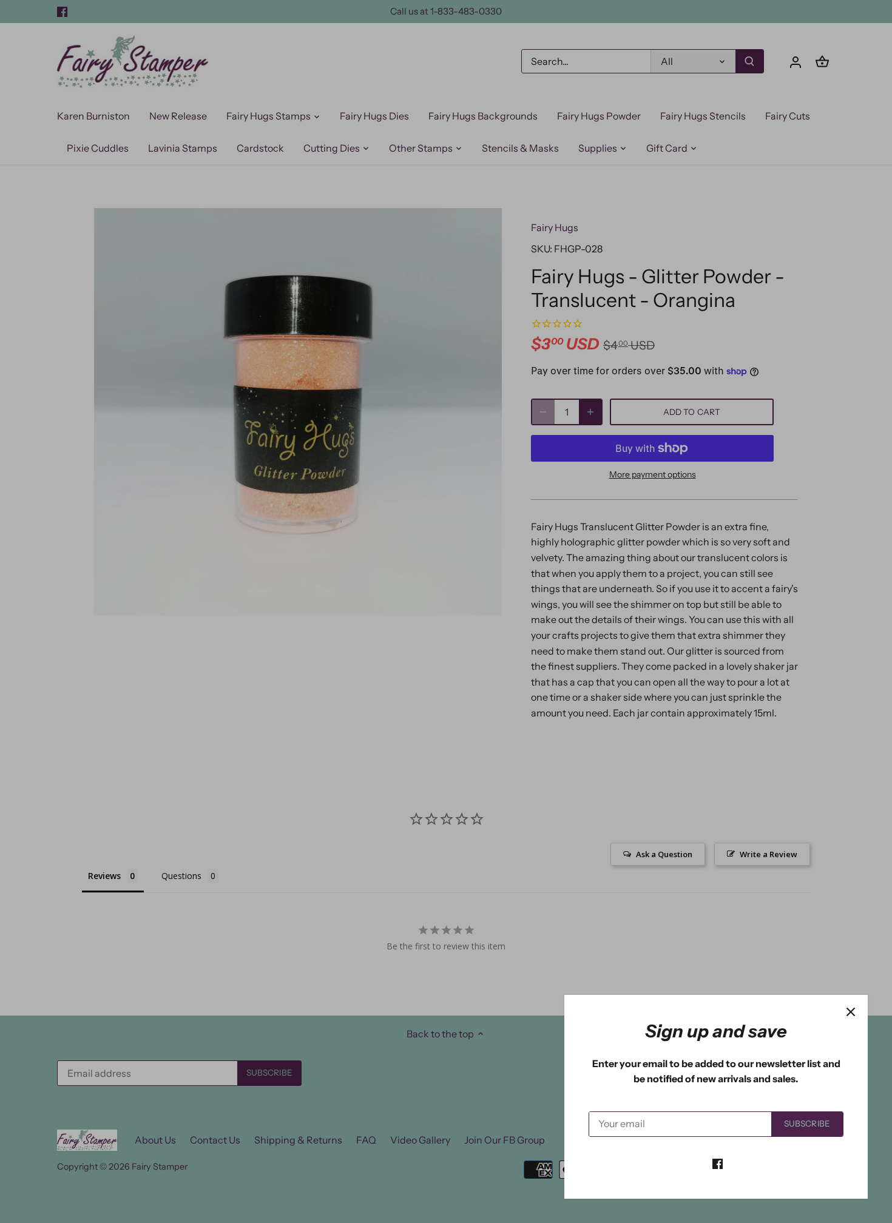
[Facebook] (717, 1163)
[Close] (850, 1012)
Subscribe (807, 1123)
